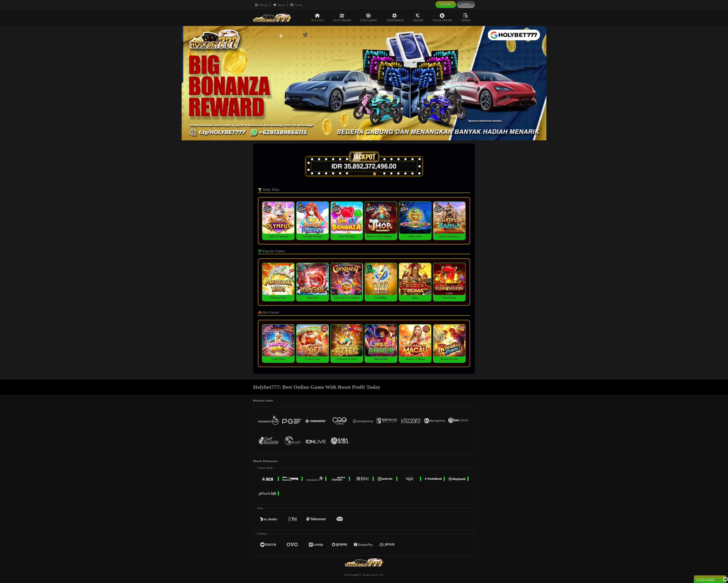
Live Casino (368, 20)
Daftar (445, 4)
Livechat (298, 5)
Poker (466, 20)
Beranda (317, 20)
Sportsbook (395, 20)
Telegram (281, 5)
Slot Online (342, 20)
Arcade (418, 20)
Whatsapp (263, 5)
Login (466, 4)
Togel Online (442, 20)
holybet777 (356, 575)
